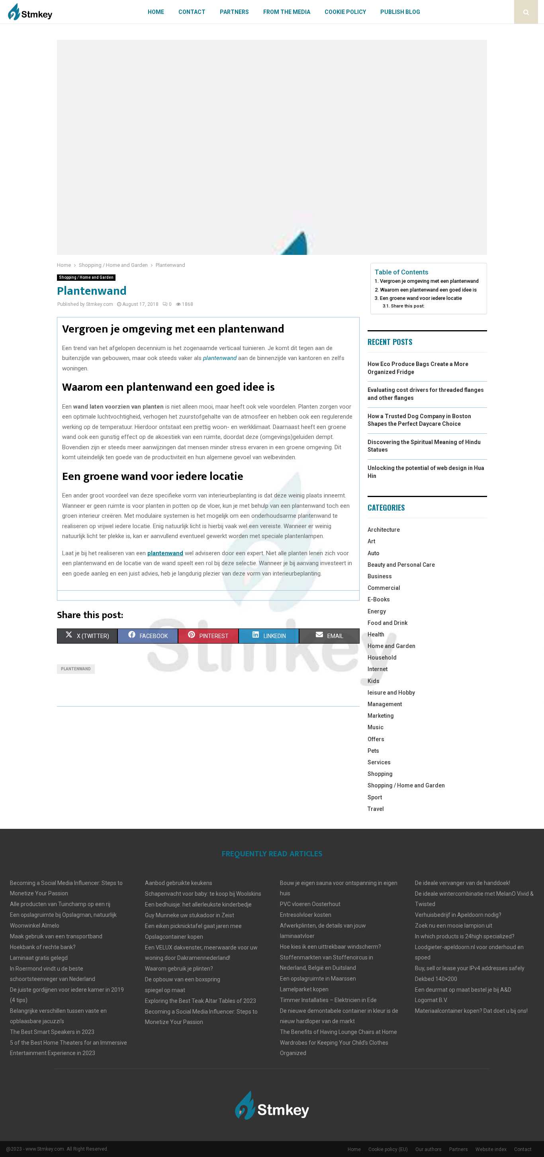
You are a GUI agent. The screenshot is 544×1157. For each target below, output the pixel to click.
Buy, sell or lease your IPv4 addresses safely (469, 968)
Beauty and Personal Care (401, 565)
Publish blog (400, 12)
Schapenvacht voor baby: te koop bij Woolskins (203, 894)
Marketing (381, 716)
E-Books (379, 599)
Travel (376, 809)
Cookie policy (345, 12)
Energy (377, 611)
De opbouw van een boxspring (182, 979)
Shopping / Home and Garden (86, 277)
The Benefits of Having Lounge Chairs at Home (338, 1032)
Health (376, 634)
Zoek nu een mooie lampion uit (453, 925)
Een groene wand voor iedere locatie (421, 298)
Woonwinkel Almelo (34, 925)
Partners (234, 12)
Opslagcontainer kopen (174, 937)
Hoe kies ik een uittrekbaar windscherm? (330, 947)
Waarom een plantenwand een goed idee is (428, 290)
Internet (377, 669)
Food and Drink (387, 623)
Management (385, 704)
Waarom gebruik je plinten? (179, 968)
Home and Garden (391, 646)
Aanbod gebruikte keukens (178, 883)
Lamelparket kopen (304, 989)
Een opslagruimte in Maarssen (318, 978)
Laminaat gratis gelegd (39, 958)
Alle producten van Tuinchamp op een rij (60, 904)
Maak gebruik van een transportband (56, 936)
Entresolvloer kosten (305, 915)
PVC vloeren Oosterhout (310, 904)
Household (382, 657)
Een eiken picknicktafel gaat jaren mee (193, 926)
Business (380, 576)
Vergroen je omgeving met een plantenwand (429, 281)
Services (379, 762)
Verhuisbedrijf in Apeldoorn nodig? (458, 915)
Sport (375, 797)
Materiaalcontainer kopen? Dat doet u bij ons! (471, 1011)
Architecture (384, 530)
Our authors (428, 1149)
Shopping (380, 774)
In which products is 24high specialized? (465, 936)
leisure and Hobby (391, 692)
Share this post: (407, 306)
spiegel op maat (165, 990)
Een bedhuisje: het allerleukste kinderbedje (198, 904)
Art (371, 541)
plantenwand (76, 669)
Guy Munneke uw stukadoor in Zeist (189, 915)
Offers (376, 739)
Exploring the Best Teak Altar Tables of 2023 (200, 1001)
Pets (373, 751)
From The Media (286, 12)
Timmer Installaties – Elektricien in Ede (328, 1000)
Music (376, 727)
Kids (374, 681)
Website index (491, 1149)
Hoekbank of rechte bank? (43, 947)
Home (156, 12)
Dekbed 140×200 (436, 979)
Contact (191, 12)
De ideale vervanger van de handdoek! (462, 883)
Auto (374, 553)
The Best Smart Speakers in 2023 (52, 1032)
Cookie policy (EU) (388, 1149)
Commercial (384, 588)
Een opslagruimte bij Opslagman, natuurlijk (63, 915)
